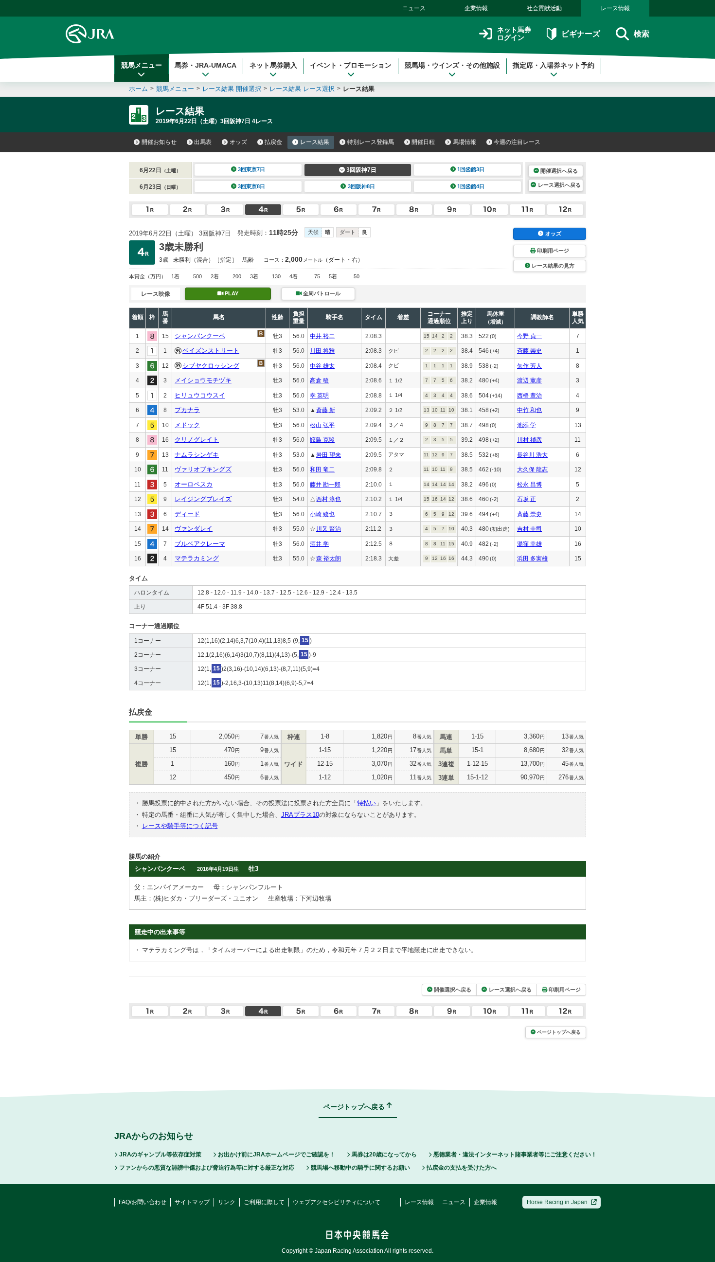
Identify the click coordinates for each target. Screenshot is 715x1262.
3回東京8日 (251, 186)
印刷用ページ (553, 250)
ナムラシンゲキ (197, 454)
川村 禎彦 (529, 439)
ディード (187, 514)
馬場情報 (464, 142)
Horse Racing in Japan (557, 1202)
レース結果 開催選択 (231, 88)
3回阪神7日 (361, 169)
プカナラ (187, 410)
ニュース (414, 8)
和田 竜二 (322, 469)
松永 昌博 (529, 484)
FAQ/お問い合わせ (142, 1202)
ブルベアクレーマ (200, 543)
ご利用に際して (264, 1202)
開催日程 (423, 142)
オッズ (238, 142)
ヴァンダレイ (194, 528)
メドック (187, 425)
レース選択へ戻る (559, 185)
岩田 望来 (328, 454)
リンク (226, 1202)
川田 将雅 (322, 350)
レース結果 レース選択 (302, 88)
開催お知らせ (159, 142)
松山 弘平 (322, 425)
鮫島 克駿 (322, 439)
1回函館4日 (470, 186)
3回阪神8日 (361, 186)
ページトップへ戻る (559, 1032)
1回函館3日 (470, 169)
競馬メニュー (141, 65)
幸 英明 (319, 395)
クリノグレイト (197, 439)
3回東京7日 (251, 169)
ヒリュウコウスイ (200, 395)
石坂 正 (526, 499)
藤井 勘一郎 (325, 484)
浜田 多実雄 (532, 558)
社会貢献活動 (544, 8)
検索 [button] (641, 34)
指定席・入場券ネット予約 (553, 65)
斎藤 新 (325, 410)
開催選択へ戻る (559, 171)
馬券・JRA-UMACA (205, 65)
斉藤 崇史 (529, 350)
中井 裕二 (322, 336)
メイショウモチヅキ (203, 380)
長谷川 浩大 (532, 454)
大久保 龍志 (532, 469)
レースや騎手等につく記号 (180, 825)
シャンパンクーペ (200, 336)
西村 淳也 (328, 499)
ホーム (138, 88)
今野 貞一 (529, 336)
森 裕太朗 (328, 558)
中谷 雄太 (322, 365)
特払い (366, 803)
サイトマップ (192, 1202)
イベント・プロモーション (351, 65)
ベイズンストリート (210, 350)
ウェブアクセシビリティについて (336, 1202)
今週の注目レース (517, 142)
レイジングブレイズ (203, 499)
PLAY (231, 293)
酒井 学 (319, 544)
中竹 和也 (529, 410)
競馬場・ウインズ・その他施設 (452, 65)
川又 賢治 (328, 528)
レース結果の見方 (553, 266)
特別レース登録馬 (370, 142)
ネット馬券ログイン (514, 34)
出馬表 (203, 142)
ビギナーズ (580, 34)
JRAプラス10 (300, 814)
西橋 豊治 (529, 395)
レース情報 (615, 8)
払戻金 (273, 142)
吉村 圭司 (529, 528)
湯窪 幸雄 (529, 544)
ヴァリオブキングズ (203, 469)
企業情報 (476, 8)
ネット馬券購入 (273, 65)
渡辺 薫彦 (529, 380)
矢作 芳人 (529, 365)
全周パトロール (321, 293)
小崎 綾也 (322, 514)
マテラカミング (197, 558)
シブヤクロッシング (210, 365)
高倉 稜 (319, 380)
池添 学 (526, 425)
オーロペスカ (194, 484)
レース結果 (314, 142)
